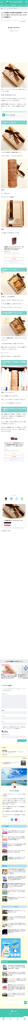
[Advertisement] (14, 47)
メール (4, 716)
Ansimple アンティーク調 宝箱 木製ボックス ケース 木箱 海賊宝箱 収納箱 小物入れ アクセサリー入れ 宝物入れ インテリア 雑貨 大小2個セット (14, 445)
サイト (3, 721)
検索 (25, 1002)
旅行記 (2, 5)
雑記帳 (8, 530)
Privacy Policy (17, 1013)
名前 (3, 710)
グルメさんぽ (20, 5)
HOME (15, 1011)
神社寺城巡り (13, 5)
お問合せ (11, 1013)
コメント (4, 694)
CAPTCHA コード (6, 734)
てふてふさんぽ (15, 2)
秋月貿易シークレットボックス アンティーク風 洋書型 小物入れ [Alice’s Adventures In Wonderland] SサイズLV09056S (14, 248)
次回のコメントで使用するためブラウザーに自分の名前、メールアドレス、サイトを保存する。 (14, 727)
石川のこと (7, 5)
